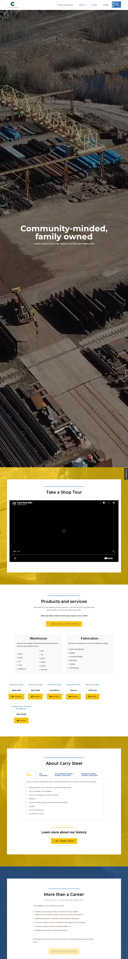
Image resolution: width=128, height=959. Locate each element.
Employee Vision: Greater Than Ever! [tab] (89, 774)
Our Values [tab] (29, 774)
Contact (105, 5)
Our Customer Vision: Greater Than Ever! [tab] (64, 774)
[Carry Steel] (13, 5)
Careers (94, 5)
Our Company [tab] (43, 774)
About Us (82, 5)
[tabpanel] (64, 799)
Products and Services (65, 5)
